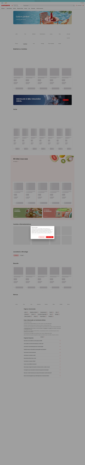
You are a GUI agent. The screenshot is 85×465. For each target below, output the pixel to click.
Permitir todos (49, 237)
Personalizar (41, 237)
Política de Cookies (36, 234)
